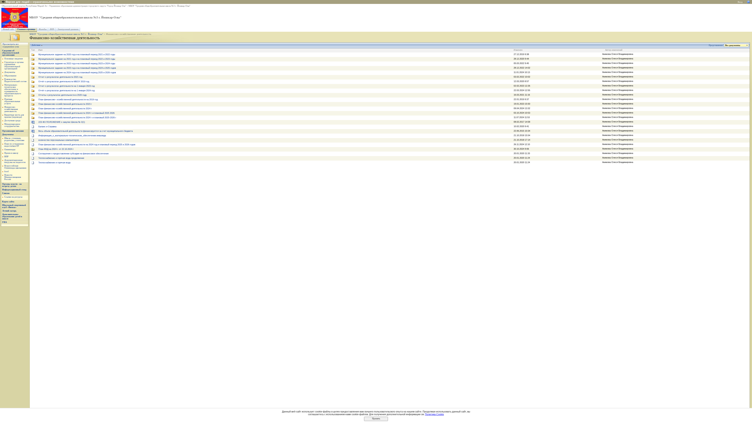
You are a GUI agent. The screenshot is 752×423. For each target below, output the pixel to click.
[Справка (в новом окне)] (748, 2)
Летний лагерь (9, 211)
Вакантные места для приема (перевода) (14, 116)
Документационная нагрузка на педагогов (14, 161)
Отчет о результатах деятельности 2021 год (60, 77)
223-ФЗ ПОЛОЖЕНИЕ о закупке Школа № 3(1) (61, 122)
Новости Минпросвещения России (12, 177)
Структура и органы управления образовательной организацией (14, 65)
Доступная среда (12, 120)
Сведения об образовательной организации (10, 53)
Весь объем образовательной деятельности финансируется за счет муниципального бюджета (85, 131)
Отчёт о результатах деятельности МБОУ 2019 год (63, 81)
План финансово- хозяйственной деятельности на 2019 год (68, 99)
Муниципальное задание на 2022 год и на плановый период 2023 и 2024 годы (76, 63)
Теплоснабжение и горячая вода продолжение (61, 158)
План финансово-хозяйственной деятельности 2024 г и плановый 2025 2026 (76, 113)
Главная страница (26, 29)
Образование (10, 76)
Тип (33, 50)
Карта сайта (8, 202)
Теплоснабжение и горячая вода (54, 162)
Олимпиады (9, 149)
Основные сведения (13, 59)
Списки (5, 193)
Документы (9, 72)
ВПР (52, 29)
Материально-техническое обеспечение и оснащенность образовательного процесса (12, 90)
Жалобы (42, 29)
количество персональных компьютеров (58, 140)
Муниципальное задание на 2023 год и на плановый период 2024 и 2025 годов (77, 68)
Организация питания (13, 131)
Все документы (732, 45)
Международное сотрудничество (12, 125)
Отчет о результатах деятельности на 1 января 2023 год (66, 86)
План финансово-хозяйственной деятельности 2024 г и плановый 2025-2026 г (77, 117)
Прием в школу (11, 153)
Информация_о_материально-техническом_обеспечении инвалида (72, 135)
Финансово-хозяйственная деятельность (11, 109)
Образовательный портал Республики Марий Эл (24, 6)
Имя (40, 50)
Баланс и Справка (47, 126)
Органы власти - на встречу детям (12, 185)
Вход (740, 2)
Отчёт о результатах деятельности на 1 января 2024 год (66, 90)
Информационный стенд (14, 190)
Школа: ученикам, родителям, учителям (14, 139)
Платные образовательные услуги (12, 101)
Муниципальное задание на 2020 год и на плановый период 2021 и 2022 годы (76, 54)
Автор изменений (613, 50)
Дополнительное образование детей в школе (12, 216)
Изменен (518, 50)
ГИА (4, 222)
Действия (36, 45)
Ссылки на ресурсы (13, 197)
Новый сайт (8, 29)
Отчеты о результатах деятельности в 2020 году (62, 95)
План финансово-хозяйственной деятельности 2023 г (65, 104)
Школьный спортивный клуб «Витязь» (14, 206)
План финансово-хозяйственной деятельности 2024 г (65, 108)
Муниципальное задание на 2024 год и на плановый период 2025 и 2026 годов (77, 72)
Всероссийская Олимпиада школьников (15, 167)
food (6, 171)
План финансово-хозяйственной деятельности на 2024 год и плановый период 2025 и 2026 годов (86, 144)
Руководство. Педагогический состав (15, 80)
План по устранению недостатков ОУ (14, 145)
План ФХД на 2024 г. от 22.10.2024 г (56, 149)
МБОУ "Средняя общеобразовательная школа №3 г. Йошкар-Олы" (159, 6)
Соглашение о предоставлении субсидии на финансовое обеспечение (73, 153)
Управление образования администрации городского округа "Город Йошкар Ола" (87, 6)
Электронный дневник (68, 29)
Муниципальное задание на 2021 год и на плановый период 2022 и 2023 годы (76, 59)
